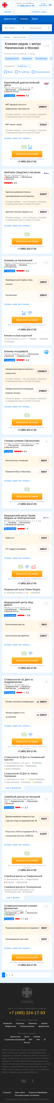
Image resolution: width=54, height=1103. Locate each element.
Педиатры (20, 1023)
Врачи (35, 19)
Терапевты (32, 1023)
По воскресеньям (42, 72)
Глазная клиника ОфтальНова (21, 440)
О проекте (7, 1093)
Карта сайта (20, 1093)
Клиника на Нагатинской (18, 260)
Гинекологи (7, 1023)
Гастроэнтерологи (27, 1026)
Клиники (24, 19)
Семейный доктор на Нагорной (22, 796)
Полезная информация (38, 1093)
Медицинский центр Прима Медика (22, 589)
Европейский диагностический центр (21, 84)
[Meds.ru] (27, 995)
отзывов (9, 95)
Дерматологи (44, 1026)
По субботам (24, 72)
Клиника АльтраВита (16, 351)
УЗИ (38, 1040)
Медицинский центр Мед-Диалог (19, 603)
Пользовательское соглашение (27, 1095)
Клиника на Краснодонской (18, 335)
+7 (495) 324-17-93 (25, 4)
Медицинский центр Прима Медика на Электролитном (19, 516)
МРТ (30, 1040)
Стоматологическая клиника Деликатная (20, 907)
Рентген (27, 1043)
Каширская (27, 59)
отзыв (8, 451)
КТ (45, 1040)
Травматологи (10, 1026)
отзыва (9, 807)
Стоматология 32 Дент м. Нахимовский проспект (24, 758)
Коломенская (41, 59)
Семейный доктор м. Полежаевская (22, 887)
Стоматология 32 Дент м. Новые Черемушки (21, 774)
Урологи (44, 1023)
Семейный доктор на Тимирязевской (23, 876)
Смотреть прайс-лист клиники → (18, 138)
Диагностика (10, 19)
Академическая (12, 59)
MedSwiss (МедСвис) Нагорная (22, 172)
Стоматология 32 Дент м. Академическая (18, 680)
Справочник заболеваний (15, 1040)
